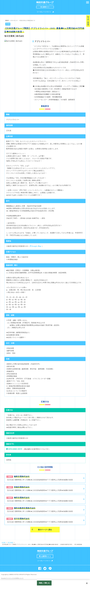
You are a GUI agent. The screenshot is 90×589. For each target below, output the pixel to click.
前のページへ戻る (45, 530)
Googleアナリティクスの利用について (12, 578)
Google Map (36, 246)
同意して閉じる (44, 583)
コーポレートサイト (44, 12)
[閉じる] (86, 583)
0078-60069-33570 (15, 449)
